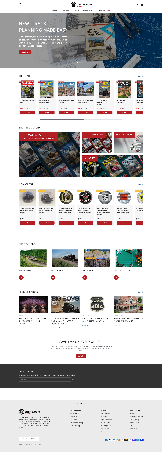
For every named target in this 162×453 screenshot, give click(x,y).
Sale (108, 11)
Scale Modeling (75, 426)
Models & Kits (105, 423)
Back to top (80, 403)
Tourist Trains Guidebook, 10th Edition (102, 102)
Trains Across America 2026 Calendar (85, 101)
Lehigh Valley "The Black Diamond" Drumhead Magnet (84, 211)
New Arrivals (101, 11)
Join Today (81, 356)
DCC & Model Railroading (121, 101)
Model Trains (74, 414)
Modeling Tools (106, 426)
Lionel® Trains (87, 11)
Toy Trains (73, 420)
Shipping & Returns (136, 417)
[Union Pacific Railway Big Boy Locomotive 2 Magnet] (27, 197)
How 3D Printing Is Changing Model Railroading (128, 320)
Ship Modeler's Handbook (141, 101)
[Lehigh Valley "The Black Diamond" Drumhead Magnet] (85, 197)
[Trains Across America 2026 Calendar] (85, 89)
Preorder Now (25, 52)
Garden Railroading (76, 423)
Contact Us (133, 429)
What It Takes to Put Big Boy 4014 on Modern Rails (96, 320)
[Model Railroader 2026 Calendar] (66, 89)
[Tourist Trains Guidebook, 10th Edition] (104, 89)
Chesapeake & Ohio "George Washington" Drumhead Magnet (66, 211)
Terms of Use (134, 423)
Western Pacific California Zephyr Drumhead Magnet (123, 211)
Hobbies (55, 11)
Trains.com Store (27, 444)
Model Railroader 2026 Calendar (66, 101)
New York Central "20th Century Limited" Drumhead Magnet (103, 212)
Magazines (104, 417)
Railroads (76, 11)
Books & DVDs (105, 414)
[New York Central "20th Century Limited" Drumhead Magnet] (104, 197)
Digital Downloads (107, 420)
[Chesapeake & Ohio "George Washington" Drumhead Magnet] (66, 197)
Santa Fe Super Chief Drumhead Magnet (143, 210)
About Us (133, 414)
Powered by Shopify (37, 444)
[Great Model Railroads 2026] (27, 89)
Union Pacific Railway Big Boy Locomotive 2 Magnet (27, 211)
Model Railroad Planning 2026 (44, 101)
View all (140, 76)
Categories (65, 11)
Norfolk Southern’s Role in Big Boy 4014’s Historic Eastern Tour (65, 321)
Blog (102, 432)
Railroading (74, 417)
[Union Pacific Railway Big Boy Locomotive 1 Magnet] (47, 197)
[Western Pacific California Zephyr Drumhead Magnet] (124, 197)
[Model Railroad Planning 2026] (47, 89)
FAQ (131, 426)
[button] (142, 4)
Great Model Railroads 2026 (27, 101)
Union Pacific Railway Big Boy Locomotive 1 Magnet (46, 211)
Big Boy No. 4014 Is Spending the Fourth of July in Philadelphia (33, 321)
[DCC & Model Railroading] (124, 89)
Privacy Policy (134, 420)
